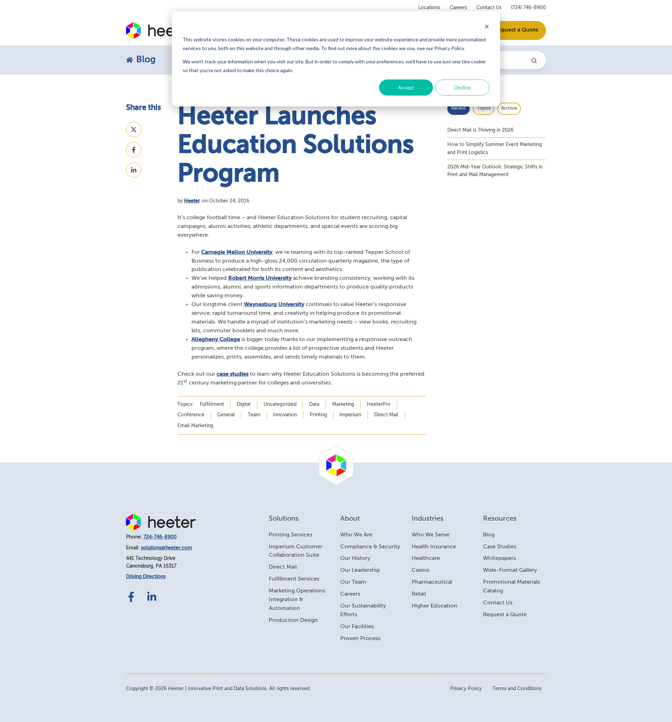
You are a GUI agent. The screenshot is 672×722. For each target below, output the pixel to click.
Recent (458, 108)
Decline (462, 87)
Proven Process (360, 638)
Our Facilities (357, 627)
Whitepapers (499, 558)
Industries (427, 518)
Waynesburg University (274, 304)
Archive (509, 108)
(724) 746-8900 (528, 7)
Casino (420, 570)
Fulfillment (212, 404)
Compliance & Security (370, 547)
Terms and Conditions (516, 688)
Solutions (284, 518)
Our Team (353, 582)
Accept (406, 87)
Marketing (343, 404)
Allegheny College (215, 339)
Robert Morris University (260, 278)
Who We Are (356, 535)
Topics (484, 108)
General (226, 414)
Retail (419, 594)
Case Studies (499, 547)
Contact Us (489, 7)
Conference (190, 414)
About (350, 518)
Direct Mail (386, 414)
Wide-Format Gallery (510, 570)
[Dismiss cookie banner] (486, 26)
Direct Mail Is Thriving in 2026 (480, 130)
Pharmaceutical (432, 582)
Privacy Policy (466, 688)
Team (254, 414)
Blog (489, 535)
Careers (458, 7)
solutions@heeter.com (166, 548)
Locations (429, 7)
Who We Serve (430, 535)
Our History (355, 558)
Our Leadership (360, 570)
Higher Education (434, 606)
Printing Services (290, 535)
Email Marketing (195, 425)
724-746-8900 (160, 537)
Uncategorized (280, 404)
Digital (244, 404)
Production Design (293, 620)
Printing (318, 414)
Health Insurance (434, 547)
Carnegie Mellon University (236, 252)
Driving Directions (146, 576)
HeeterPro (379, 404)
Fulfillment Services (294, 579)
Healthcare (426, 558)
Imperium (350, 414)
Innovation (285, 414)
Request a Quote (516, 30)
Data (314, 404)
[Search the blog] (534, 60)
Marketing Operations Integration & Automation (297, 599)
